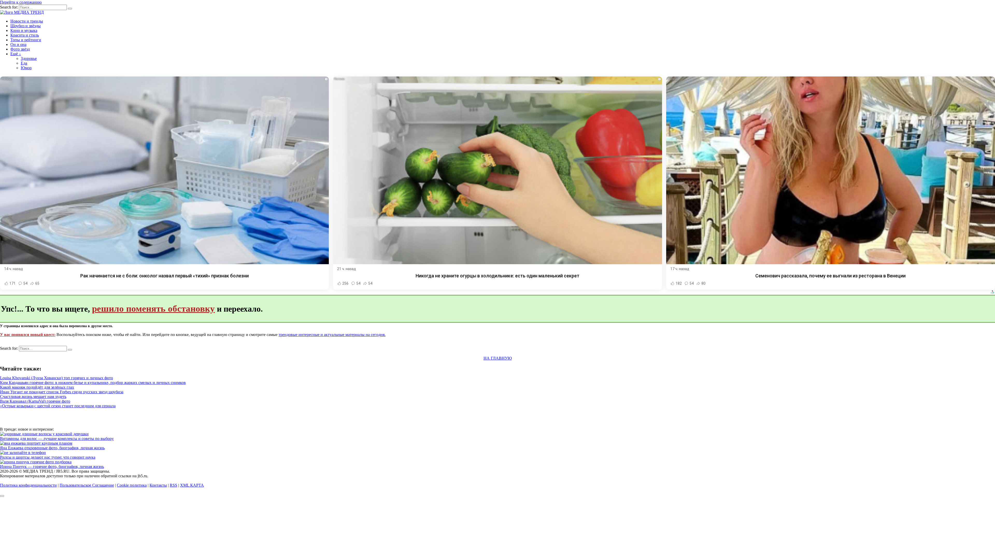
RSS (173, 485)
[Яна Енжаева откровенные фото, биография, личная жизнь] (36, 443)
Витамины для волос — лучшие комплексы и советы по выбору (57, 438)
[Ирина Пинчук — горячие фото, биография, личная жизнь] (36, 462)
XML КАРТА (192, 485)
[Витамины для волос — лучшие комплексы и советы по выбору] (44, 434)
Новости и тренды (26, 21)
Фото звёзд (20, 49)
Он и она (18, 44)
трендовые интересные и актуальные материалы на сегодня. (332, 334)
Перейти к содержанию (21, 2)
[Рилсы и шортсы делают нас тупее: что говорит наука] (23, 452)
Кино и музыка (23, 30)
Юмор (26, 68)
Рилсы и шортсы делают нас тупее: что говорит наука (47, 457)
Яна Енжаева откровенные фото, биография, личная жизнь (52, 448)
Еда (24, 63)
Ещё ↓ (15, 54)
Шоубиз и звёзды (25, 26)
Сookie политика (132, 485)
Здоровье (29, 58)
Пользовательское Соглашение (87, 485)
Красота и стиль (24, 35)
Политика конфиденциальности (28, 485)
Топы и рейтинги (25, 40)
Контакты (158, 485)
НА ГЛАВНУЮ (498, 358)
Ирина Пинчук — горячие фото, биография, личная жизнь (52, 466)
